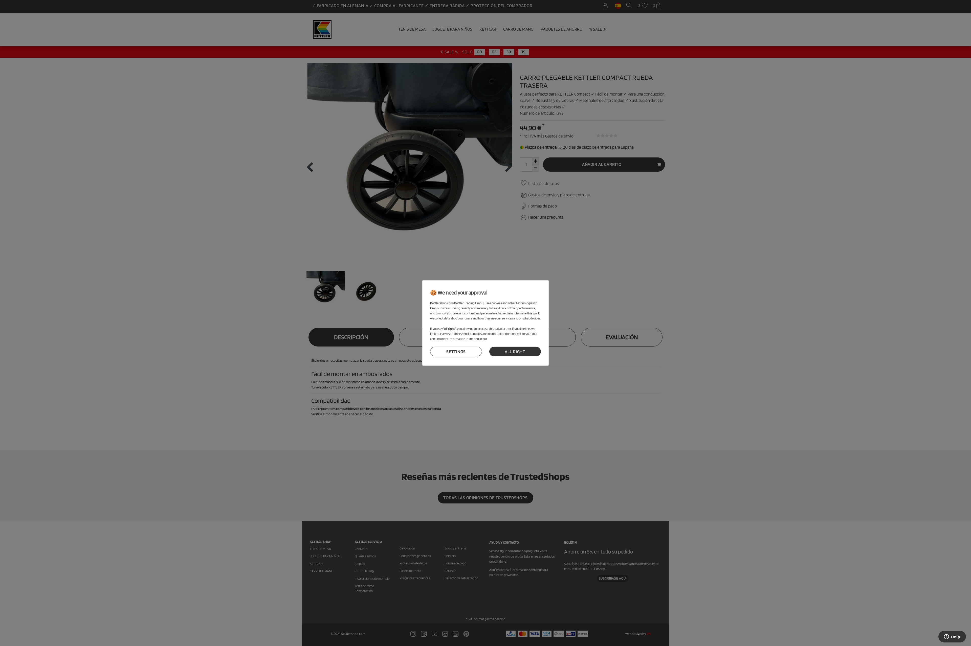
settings (456, 351)
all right (515, 351)
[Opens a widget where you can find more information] (952, 637)
